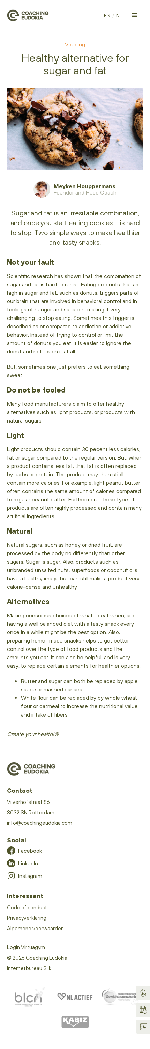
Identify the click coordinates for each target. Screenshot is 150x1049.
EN (107, 15)
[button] (134, 15)
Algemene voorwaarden (35, 928)
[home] (28, 15)
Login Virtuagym (26, 947)
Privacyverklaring (26, 918)
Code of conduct (27, 907)
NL (119, 15)
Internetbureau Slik (29, 968)
